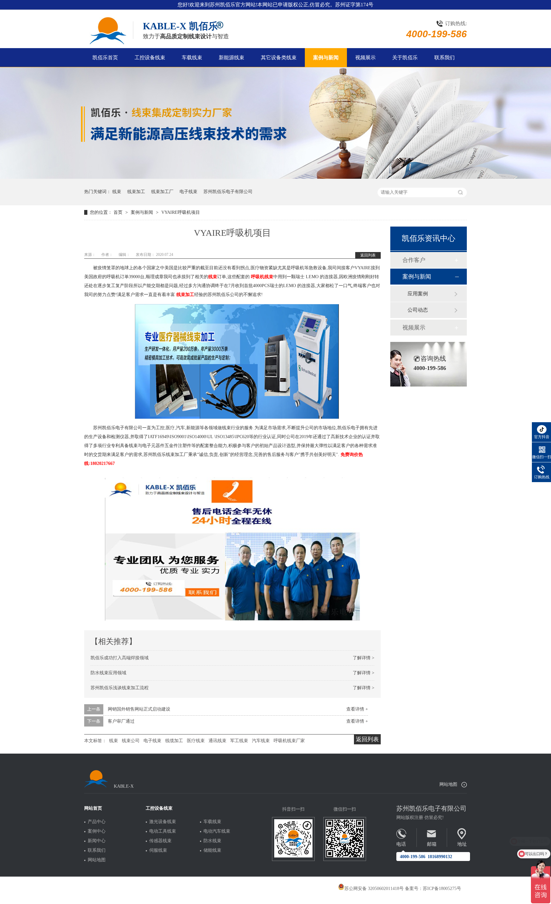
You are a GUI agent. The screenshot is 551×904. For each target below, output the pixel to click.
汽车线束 (261, 740)
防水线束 (212, 841)
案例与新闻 (326, 57)
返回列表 (368, 255)
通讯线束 (217, 740)
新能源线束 (231, 57)
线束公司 (131, 740)
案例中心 (97, 831)
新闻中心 (97, 841)
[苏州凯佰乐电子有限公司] (107, 30)
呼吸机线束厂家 (289, 740)
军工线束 (239, 740)
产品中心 (97, 822)
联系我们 (444, 57)
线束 (116, 191)
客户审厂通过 (121, 721)
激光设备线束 (162, 822)
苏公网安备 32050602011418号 (374, 888)
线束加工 (136, 191)
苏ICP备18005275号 (442, 888)
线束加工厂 (162, 191)
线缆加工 (174, 740)
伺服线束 (158, 850)
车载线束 (192, 57)
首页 (119, 212)
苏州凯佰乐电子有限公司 (228, 191)
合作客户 (413, 260)
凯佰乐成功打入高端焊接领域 (120, 657)
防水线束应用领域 (108, 672)
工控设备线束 (150, 57)
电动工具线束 (162, 831)
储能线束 (212, 850)
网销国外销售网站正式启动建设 (139, 709)
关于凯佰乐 (405, 57)
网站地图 (448, 784)
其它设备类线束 (279, 57)
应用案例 (418, 293)
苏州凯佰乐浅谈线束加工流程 (120, 687)
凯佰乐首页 (105, 57)
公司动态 (418, 310)
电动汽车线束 (216, 831)
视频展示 (365, 57)
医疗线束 (196, 740)
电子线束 (188, 191)
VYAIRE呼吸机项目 (180, 212)
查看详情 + (357, 709)
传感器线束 (160, 841)
